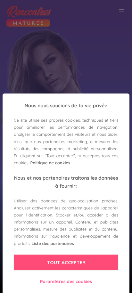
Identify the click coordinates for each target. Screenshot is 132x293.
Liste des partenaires (52, 243)
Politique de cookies (50, 163)
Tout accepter (66, 262)
